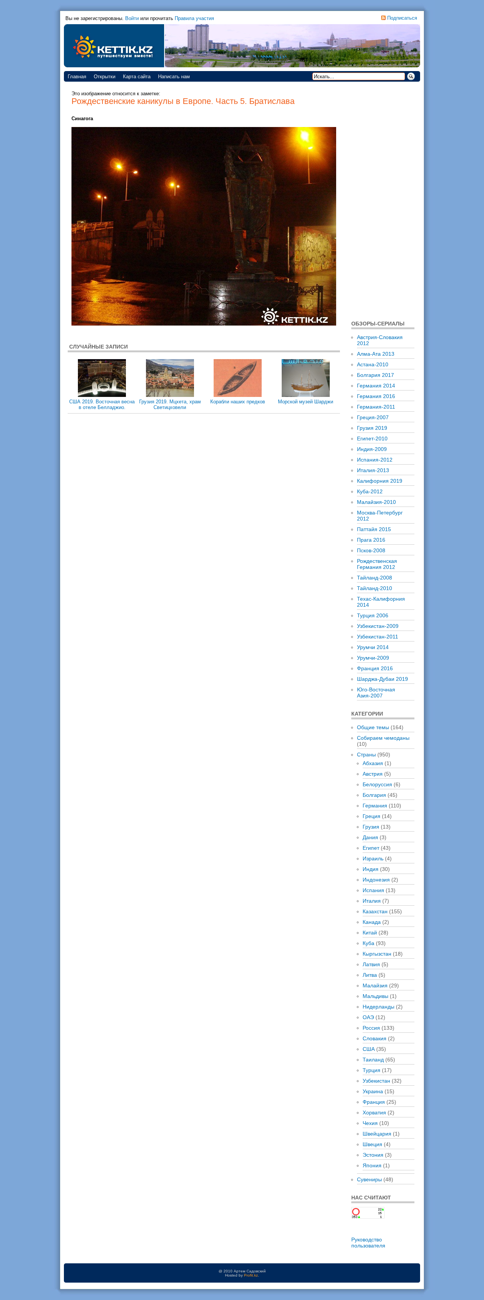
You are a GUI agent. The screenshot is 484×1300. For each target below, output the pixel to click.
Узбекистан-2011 (377, 637)
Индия (371, 869)
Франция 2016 (375, 668)
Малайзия (375, 985)
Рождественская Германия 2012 (377, 564)
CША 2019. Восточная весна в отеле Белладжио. (102, 404)
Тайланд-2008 (374, 578)
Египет (371, 848)
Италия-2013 (373, 470)
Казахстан (375, 911)
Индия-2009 (372, 449)
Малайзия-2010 (376, 502)
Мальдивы (375, 996)
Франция (374, 1102)
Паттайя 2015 (374, 529)
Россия (371, 1028)
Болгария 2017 (375, 375)
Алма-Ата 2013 (375, 354)
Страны (366, 754)
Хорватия (374, 1112)
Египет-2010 (372, 438)
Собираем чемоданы (383, 738)
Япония (372, 1165)
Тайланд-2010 (374, 588)
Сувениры (369, 1179)
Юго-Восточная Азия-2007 (376, 692)
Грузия (371, 827)
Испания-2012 (374, 460)
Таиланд (373, 1060)
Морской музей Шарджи (305, 401)
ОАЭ (368, 1017)
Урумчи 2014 (373, 647)
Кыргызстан (377, 954)
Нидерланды (378, 1007)
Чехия (370, 1123)
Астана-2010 (372, 364)
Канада (372, 922)
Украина (373, 1091)
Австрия (373, 774)
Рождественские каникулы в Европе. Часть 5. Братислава (183, 101)
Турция (371, 1070)
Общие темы (373, 727)
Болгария (374, 795)
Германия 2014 (376, 386)
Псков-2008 (371, 550)
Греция (371, 816)
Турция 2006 (372, 615)
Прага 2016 (371, 540)
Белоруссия (377, 784)
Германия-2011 (376, 407)
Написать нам (174, 76)
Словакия (374, 1038)
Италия (372, 901)
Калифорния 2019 (379, 481)
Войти (132, 18)
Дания (370, 837)
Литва (370, 975)
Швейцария (377, 1134)
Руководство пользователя (368, 1242)
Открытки (104, 76)
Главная (77, 76)
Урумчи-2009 (373, 658)
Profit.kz (251, 1275)
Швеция (372, 1144)
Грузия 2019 (372, 428)
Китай (370, 933)
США (369, 1049)
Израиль (373, 858)
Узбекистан (376, 1081)
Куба (368, 943)
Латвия (371, 964)
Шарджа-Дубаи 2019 (382, 679)
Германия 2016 (376, 396)
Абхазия (373, 763)
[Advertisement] (382, 200)
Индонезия (376, 880)
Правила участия (194, 18)
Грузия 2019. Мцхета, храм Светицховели (170, 404)
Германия (375, 806)
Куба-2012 (370, 491)
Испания (373, 890)
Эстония (373, 1155)
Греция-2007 (373, 417)
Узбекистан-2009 (378, 626)
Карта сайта (136, 76)
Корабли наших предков (237, 401)
